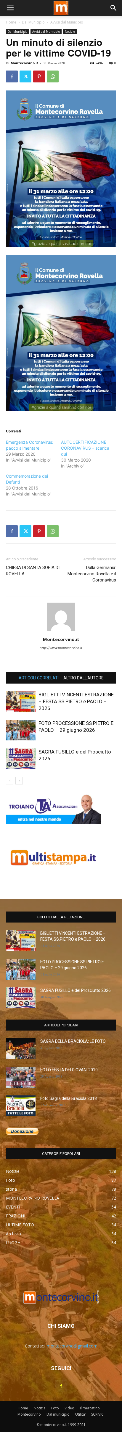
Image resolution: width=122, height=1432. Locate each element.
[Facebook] (12, 76)
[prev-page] (9, 780)
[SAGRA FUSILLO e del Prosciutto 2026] (21, 758)
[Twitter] (25, 76)
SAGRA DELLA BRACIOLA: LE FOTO (73, 1041)
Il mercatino (90, 1408)
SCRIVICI (98, 1414)
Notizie (70, 31)
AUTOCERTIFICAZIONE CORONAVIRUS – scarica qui (85, 448)
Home (11, 22)
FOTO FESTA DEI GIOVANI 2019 (69, 1069)
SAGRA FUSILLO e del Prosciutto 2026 (75, 990)
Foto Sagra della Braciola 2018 (68, 1098)
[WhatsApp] (53, 76)
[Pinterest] (39, 76)
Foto (55, 1408)
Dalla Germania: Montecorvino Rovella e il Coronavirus (92, 574)
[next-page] (19, 780)
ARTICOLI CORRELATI (39, 678)
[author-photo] (61, 631)
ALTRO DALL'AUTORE (83, 678)
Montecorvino (29, 1414)
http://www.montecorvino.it (61, 648)
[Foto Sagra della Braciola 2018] (21, 1105)
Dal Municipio (33, 22)
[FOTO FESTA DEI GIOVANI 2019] (21, 1077)
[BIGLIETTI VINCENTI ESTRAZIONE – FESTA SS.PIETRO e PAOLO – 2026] (21, 701)
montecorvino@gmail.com (72, 1346)
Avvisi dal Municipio (66, 22)
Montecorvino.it (24, 63)
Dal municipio (58, 1414)
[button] (10, 8)
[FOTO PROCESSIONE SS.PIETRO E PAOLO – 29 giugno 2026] (21, 730)
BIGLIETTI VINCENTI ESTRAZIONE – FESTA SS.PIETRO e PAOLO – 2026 (76, 701)
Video (69, 1408)
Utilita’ (80, 1414)
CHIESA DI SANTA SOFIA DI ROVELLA (33, 570)
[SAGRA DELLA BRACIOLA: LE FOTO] (21, 1048)
